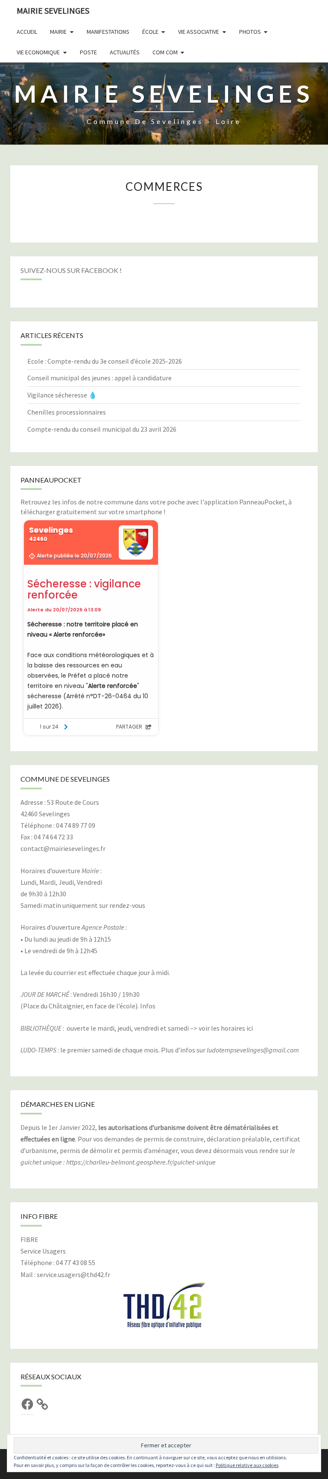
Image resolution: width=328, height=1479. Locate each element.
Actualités (125, 52)
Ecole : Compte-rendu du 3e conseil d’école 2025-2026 (104, 361)
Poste (88, 52)
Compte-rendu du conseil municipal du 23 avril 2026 (101, 429)
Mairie (58, 32)
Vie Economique (38, 52)
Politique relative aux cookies (247, 1465)
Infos (147, 1006)
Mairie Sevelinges (53, 10)
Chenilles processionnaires (66, 412)
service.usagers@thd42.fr (73, 1274)
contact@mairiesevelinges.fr (62, 848)
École (150, 32)
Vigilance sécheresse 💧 (62, 395)
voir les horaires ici (226, 1028)
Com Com (165, 52)
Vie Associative (198, 32)
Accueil (27, 32)
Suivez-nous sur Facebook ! (71, 270)
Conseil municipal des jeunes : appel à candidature (99, 377)
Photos (250, 32)
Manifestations (108, 32)
